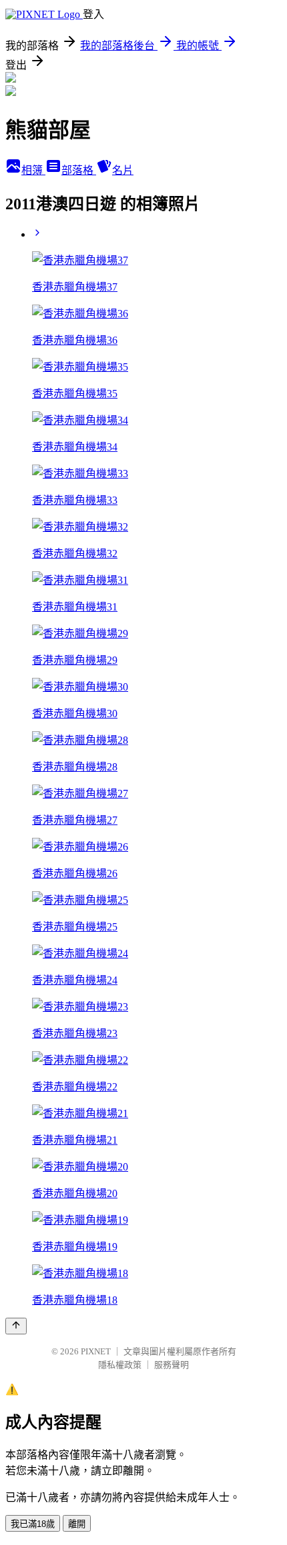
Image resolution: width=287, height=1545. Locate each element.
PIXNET (96, 1351)
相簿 (33, 170)
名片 (122, 170)
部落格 (78, 170)
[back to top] (16, 1326)
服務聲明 (171, 1365)
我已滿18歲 (33, 1524)
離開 (76, 1524)
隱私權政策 (119, 1365)
